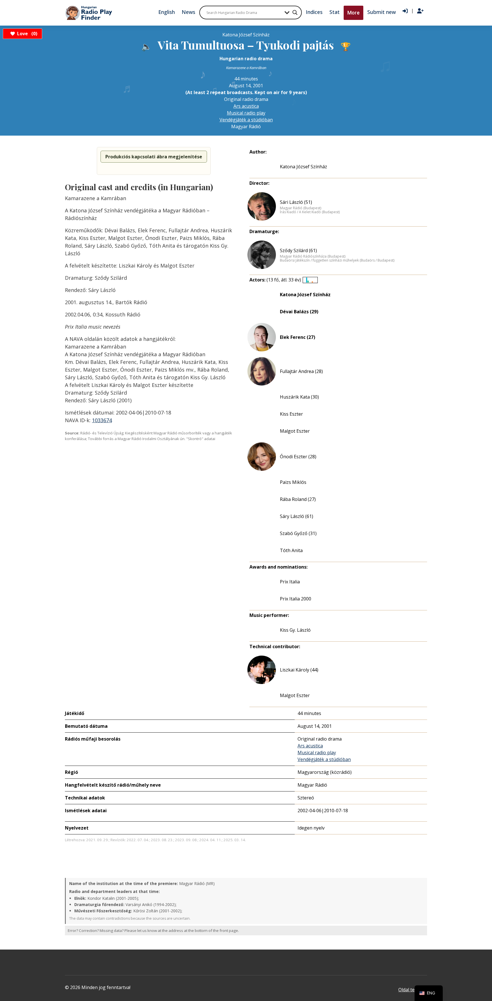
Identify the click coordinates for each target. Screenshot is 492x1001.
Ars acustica (246, 106)
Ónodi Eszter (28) (298, 456)
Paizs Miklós (293, 482)
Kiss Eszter (291, 414)
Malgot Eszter (295, 431)
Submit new (381, 12)
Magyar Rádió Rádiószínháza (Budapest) (312, 256)
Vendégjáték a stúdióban (246, 120)
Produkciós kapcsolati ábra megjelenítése (153, 157)
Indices (314, 12)
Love (26, 33)
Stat (334, 12)
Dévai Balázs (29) (299, 311)
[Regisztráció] (420, 11)
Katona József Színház (303, 166)
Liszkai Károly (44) (299, 670)
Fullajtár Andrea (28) (301, 371)
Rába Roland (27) (298, 499)
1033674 (102, 420)
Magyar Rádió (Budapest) (300, 208)
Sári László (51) (296, 202)
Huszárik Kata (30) (299, 397)
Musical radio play (246, 113)
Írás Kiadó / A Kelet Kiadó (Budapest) (310, 212)
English (166, 12)
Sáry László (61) (296, 516)
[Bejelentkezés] (405, 11)
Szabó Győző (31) (298, 533)
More (353, 13)
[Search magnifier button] (295, 12)
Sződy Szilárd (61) (298, 250)
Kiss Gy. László (295, 630)
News (188, 12)
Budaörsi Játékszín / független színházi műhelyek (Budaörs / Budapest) (337, 260)
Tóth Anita (291, 550)
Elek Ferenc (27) (297, 337)
